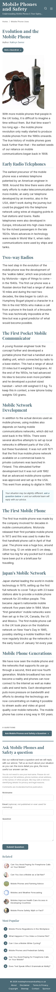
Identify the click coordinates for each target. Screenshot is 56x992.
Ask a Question (11, 50)
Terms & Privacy (40, 985)
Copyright (13, 988)
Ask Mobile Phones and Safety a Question (25, 733)
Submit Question (15, 847)
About (14, 985)
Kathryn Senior (17, 42)
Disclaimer (25, 985)
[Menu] (51, 8)
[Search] (45, 8)
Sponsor (46, 988)
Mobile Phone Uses (20, 21)
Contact (35, 988)
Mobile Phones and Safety (19, 7)
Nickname (7, 792)
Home (5, 21)
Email (24, 806)
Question (6, 819)
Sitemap (25, 988)
